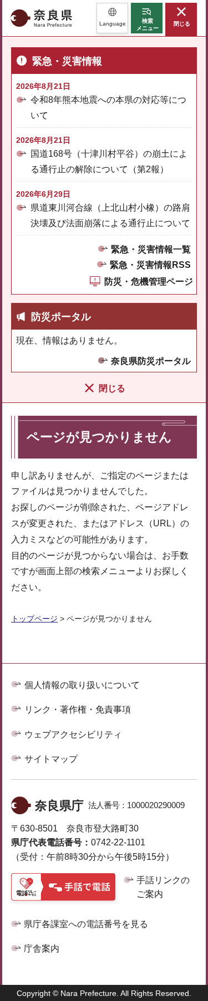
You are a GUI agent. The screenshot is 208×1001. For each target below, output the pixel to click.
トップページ (34, 618)
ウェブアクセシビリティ (73, 734)
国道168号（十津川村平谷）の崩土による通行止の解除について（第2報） (109, 161)
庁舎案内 (41, 948)
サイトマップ (51, 759)
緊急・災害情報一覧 (151, 249)
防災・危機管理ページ (148, 281)
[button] (112, 18)
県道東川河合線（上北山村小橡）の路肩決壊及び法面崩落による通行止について (110, 215)
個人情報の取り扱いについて (82, 685)
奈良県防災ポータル (151, 361)
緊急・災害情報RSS (150, 265)
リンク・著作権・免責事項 (77, 709)
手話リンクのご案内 (163, 887)
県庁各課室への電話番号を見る (86, 924)
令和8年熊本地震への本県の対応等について (108, 107)
